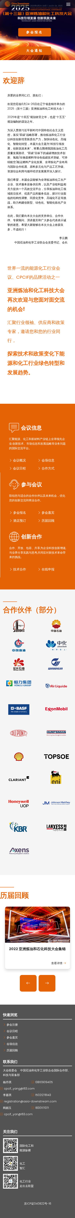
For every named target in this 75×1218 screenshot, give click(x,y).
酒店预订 (19, 520)
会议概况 (19, 460)
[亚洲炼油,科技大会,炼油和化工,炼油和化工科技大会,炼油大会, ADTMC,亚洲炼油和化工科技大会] (37, 926)
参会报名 (34, 32)
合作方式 (47, 468)
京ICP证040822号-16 (37, 1204)
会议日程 (19, 468)
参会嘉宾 (47, 512)
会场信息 (47, 460)
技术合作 (19, 569)
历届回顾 (47, 520)
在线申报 (47, 569)
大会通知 (34, 50)
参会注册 (12, 1025)
